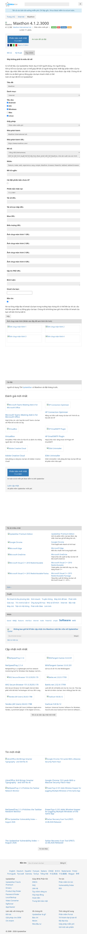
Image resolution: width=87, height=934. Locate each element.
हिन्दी (77, 874)
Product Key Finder (13, 891)
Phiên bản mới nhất (18, 39)
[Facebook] (8, 45)
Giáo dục (10, 603)
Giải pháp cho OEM (13, 917)
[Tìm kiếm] (67, 4)
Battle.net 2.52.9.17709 (55, 684)
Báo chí (35, 917)
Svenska (28, 874)
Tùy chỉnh (29, 53)
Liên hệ (35, 888)
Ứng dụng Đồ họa (38, 603)
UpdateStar (27, 387)
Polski (74, 871)
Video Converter (12, 900)
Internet (64, 603)
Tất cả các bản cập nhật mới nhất (43, 715)
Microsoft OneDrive (59, 554)
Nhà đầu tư (36, 924)
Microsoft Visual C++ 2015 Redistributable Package (61, 574)
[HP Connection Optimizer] (58, 405)
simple (55, 621)
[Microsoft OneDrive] (17, 554)
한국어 (57, 871)
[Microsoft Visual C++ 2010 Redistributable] (26, 562)
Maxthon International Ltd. (22, 27)
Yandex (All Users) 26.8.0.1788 (18, 704)
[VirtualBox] (12, 429)
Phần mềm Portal (66, 914)
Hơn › (9, 587)
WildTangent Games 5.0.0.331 (58, 665)
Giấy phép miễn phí (66, 924)
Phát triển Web (37, 606)
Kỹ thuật (18, 53)
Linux (10, 116)
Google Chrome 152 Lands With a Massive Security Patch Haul (60, 781)
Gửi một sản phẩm (66, 927)
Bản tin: (23, 863)
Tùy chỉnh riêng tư (39, 891)
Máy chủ (10, 606)
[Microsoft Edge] (15, 548)
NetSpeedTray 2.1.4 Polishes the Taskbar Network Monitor (23, 810)
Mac (10, 112)
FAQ (34, 885)
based (9, 621)
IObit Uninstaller (52, 455)
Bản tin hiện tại (12, 640)
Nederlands (66, 871)
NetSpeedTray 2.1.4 (14, 665)
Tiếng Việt (44, 874)
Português (11, 874)
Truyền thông (47, 599)
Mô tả (9, 53)
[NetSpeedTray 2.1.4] (15, 658)
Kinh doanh (35, 599)
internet (36, 621)
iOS (10, 106)
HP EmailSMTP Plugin (54, 436)
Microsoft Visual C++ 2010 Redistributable (61, 563)
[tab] (9, 52)
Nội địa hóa (63, 921)
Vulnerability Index (66, 885)
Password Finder (12, 894)
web (74, 620)
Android (11, 103)
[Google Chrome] (15, 542)
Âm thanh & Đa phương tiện (18, 599)
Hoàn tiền (36, 898)
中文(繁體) (63, 874)
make (42, 621)
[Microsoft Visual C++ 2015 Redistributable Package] (28, 573)
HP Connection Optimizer (56, 412)
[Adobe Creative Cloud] (16, 448)
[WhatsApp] (14, 45)
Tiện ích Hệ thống (22, 606)
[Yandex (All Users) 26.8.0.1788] (19, 696)
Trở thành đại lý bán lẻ (67, 917)
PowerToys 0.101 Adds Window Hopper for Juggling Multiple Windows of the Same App (62, 811)
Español (28, 871)
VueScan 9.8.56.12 (53, 704)
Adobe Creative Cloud (15, 455)
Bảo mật (72, 603)
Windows (12, 109)
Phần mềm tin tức (66, 882)
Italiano (44, 871)
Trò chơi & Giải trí (22, 603)
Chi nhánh (10, 921)
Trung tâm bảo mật (40, 901)
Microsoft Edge (57, 548)
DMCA (34, 882)
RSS (60, 888)
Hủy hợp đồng (38, 895)
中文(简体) (54, 874)
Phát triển (72, 599)
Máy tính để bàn (60, 599)
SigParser (9, 904)
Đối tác (8, 914)
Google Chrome (57, 542)
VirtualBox (10, 436)
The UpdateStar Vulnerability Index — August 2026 (22, 841)
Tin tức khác (43, 849)
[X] (11, 45)
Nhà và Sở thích (53, 603)
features (21, 621)
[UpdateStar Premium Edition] (21, 534)
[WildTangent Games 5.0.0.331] (59, 658)
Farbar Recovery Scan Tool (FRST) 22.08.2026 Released (59, 841)
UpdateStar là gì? (39, 914)
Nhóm (34, 921)
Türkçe (36, 874)
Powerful (48, 621)
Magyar (71, 874)
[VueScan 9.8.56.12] (55, 696)
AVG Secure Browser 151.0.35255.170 (21, 684)
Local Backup (11, 897)
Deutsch (20, 871)
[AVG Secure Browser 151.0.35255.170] (22, 677)
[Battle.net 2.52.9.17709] (57, 677)
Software (65, 620)
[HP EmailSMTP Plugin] (56, 429)
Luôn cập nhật (13, 486)
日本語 (50, 871)
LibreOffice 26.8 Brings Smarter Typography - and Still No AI (19, 781)
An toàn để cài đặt (39, 39)
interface (28, 621)
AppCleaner (10, 907)
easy (15, 620)
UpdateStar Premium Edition (62, 534)
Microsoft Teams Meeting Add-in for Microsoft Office (21, 416)
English (12, 871)
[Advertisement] (43, 363)
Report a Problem (23, 45)
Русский (20, 874)
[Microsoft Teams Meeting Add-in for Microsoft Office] (23, 406)
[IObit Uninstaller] (54, 448)
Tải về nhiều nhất (14, 528)
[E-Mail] (16, 45)
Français (36, 871)
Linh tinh (47, 606)
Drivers (9, 888)
